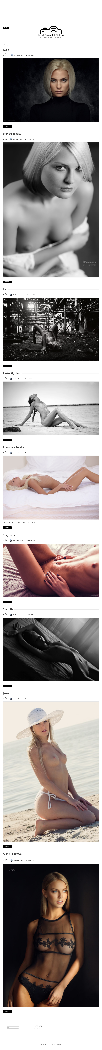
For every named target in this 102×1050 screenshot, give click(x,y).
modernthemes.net (56, 1044)
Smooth (8, 609)
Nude (6, 139)
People (6, 55)
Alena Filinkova (12, 853)
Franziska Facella (13, 447)
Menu (6, 27)
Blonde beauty (12, 134)
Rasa (6, 49)
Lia (4, 289)
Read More (7, 126)
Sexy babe (9, 535)
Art (5, 53)
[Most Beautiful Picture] (51, 36)
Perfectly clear (12, 373)
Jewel (6, 693)
